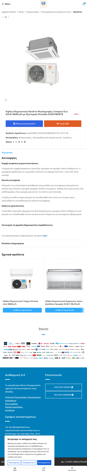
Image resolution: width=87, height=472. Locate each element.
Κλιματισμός (32, 12)
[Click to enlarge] (5, 100)
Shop (21, 12)
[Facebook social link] (13, 141)
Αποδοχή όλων (44, 463)
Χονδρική (9, 410)
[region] (29, 451)
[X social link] (16, 141)
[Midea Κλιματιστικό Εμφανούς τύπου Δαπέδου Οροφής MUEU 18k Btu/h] (64, 279)
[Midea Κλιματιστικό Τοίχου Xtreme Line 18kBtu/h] (22, 279)
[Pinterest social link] (19, 141)
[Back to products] (5, 17)
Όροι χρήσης (11, 404)
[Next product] (8, 17)
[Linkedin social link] (22, 141)
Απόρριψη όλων (28, 463)
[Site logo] (43, 3)
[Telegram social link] (24, 141)
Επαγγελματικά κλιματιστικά (56, 12)
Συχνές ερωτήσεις (14, 407)
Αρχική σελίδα (9, 12)
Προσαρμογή (14, 463)
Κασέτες (77, 12)
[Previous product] (3, 17)
